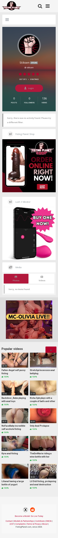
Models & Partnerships (24, 521)
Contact (9, 521)
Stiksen (28, 62)
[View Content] (12, 6)
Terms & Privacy (34, 524)
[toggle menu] (7, 19)
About (45, 524)
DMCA (49, 521)
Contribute (40, 521)
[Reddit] (32, 510)
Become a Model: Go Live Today (29, 516)
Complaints (20, 524)
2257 (12, 524)
